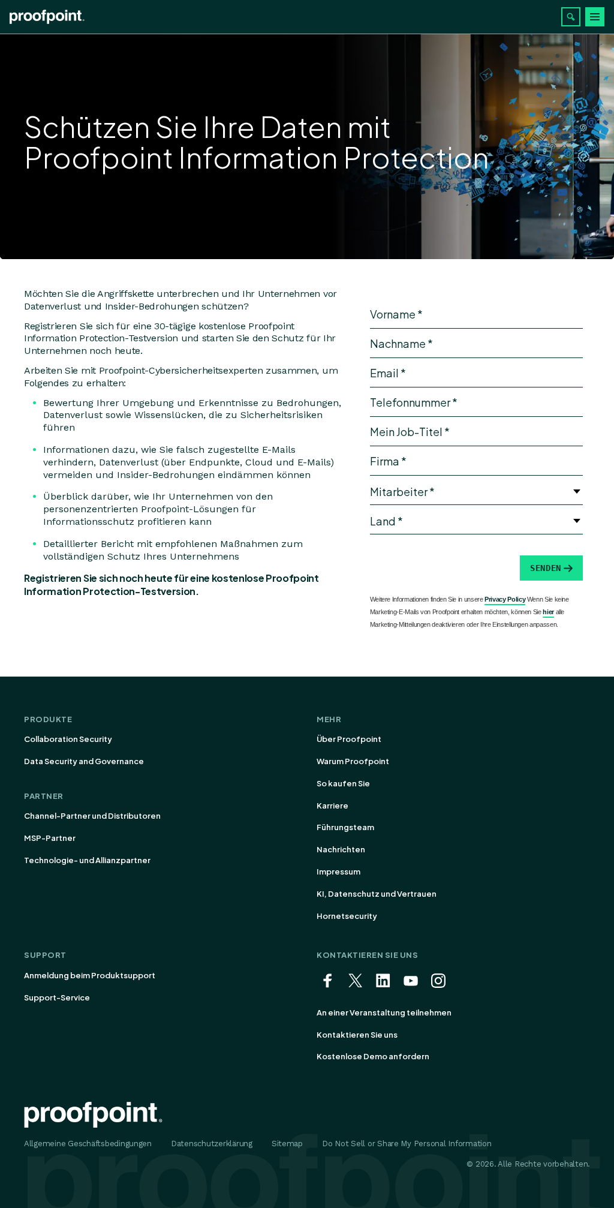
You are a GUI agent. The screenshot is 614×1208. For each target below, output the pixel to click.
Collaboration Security (68, 739)
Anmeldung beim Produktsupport (89, 975)
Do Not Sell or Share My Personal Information (407, 1143)
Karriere (332, 805)
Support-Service (57, 997)
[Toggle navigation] (594, 16)
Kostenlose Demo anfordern (373, 1056)
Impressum (338, 871)
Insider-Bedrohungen (152, 306)
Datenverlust (52, 306)
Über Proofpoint (349, 739)
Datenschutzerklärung (211, 1143)
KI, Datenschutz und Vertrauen (377, 894)
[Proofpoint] (47, 17)
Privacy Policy (504, 599)
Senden (545, 568)
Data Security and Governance (84, 761)
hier (548, 611)
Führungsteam (345, 827)
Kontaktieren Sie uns (357, 1034)
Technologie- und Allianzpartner (87, 860)
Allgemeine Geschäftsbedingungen (88, 1143)
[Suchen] (570, 16)
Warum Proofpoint (353, 761)
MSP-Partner (50, 838)
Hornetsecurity (347, 916)
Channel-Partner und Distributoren (92, 816)
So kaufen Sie (343, 783)
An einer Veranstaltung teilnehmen (384, 1012)
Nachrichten (341, 849)
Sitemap (287, 1143)
